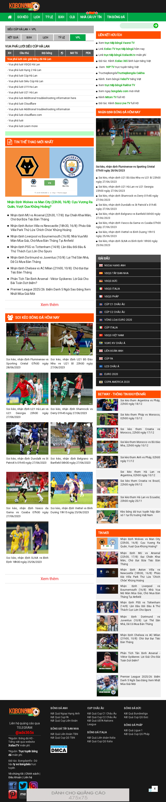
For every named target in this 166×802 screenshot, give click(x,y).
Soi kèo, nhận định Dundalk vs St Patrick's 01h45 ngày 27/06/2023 (27, 460)
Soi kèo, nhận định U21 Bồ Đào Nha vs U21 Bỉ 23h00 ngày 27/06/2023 (72, 363)
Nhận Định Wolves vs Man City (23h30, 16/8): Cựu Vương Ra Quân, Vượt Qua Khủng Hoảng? (140, 543)
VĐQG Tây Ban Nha (116, 273)
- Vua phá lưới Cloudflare (21, 103)
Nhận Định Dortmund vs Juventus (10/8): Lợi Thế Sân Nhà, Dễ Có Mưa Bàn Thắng (50, 260)
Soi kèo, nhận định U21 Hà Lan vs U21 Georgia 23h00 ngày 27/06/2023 (27, 412)
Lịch (37, 17)
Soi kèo (22, 17)
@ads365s (25, 732)
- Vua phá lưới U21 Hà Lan (22, 92)
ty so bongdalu (22, 764)
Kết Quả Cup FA (60, 717)
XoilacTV (13, 745)
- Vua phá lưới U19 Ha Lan (22, 86)
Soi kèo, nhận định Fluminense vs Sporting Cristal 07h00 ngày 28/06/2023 (27, 363)
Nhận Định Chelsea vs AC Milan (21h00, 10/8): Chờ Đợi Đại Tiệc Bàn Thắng (49, 270)
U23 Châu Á (111, 366)
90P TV (110, 67)
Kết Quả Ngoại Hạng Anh (65, 713)
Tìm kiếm (110, 26)
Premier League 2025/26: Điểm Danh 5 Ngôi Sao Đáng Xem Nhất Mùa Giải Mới (51, 291)
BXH (29, 37)
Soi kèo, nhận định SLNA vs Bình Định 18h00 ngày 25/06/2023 (27, 559)
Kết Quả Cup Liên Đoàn (64, 720)
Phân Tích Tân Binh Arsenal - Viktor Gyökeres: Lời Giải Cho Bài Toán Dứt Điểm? (50, 281)
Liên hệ (28, 777)
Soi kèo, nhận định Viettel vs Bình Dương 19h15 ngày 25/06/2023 (72, 510)
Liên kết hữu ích (110, 35)
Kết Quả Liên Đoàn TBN (64, 734)
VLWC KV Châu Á (114, 343)
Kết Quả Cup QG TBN (63, 737)
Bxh (61, 17)
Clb (72, 17)
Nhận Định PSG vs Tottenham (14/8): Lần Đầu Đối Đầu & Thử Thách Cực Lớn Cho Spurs (48, 249)
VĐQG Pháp (111, 296)
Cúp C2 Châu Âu (114, 312)
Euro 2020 (111, 374)
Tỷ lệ (49, 17)
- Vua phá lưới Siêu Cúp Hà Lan (25, 81)
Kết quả (13, 37)
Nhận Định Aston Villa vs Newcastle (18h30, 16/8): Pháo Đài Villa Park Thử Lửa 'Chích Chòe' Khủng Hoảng (51, 228)
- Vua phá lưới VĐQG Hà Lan (23, 64)
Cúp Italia (111, 327)
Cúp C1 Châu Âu (114, 304)
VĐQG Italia (112, 288)
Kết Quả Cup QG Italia (100, 741)
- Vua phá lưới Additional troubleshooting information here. (42, 98)
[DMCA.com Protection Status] (55, 750)
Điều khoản (15, 777)
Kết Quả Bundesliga (136, 713)
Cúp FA (108, 358)
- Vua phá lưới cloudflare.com (24, 114)
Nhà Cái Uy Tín (91, 17)
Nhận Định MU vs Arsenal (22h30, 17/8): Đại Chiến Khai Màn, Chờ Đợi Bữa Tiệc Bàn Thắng (51, 217)
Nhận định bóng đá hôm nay (119, 112)
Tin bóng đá (116, 17)
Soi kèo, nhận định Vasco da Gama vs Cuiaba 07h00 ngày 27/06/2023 (27, 512)
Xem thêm (50, 304)
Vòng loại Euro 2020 (118, 319)
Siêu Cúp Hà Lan (17, 29)
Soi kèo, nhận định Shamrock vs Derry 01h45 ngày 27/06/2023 (72, 410)
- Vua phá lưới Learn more (22, 126)
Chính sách (32, 773)
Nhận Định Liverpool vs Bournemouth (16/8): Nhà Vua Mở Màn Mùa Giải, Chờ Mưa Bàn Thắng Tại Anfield (49, 238)
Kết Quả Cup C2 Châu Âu (102, 717)
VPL (34, 29)
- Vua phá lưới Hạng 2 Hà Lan (24, 70)
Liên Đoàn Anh (113, 350)
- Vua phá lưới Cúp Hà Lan (22, 75)
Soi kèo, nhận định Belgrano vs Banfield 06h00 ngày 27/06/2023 (72, 460)
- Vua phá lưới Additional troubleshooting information (38, 109)
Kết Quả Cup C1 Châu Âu (102, 713)
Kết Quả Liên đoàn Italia (101, 737)
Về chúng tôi (15, 773)
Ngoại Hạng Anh (115, 265)
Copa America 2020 (117, 381)
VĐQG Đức (110, 281)
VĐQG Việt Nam (114, 335)
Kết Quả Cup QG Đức (136, 717)
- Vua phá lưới (15, 120)
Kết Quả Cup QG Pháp (136, 734)
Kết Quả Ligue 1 (133, 730)
